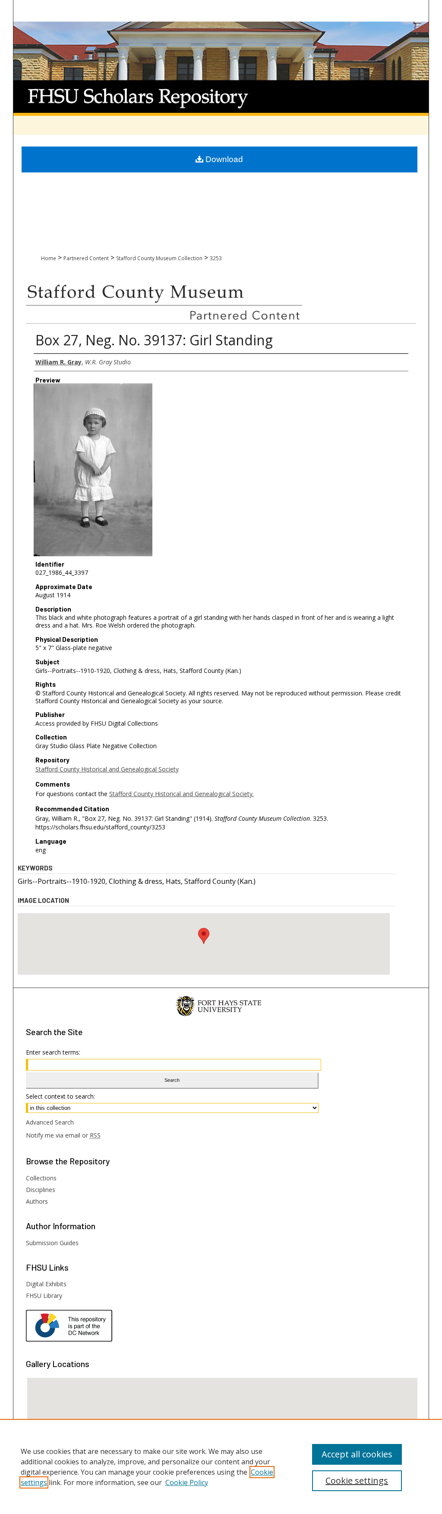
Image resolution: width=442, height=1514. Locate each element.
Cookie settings (356, 1480)
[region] (221, 1466)
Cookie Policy (186, 1482)
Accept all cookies (357, 1454)
